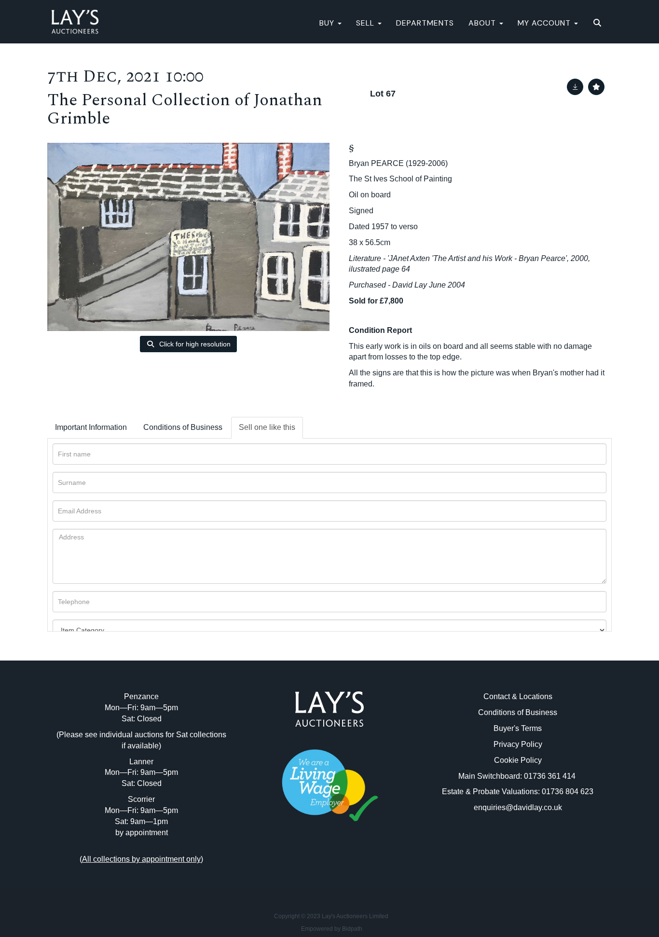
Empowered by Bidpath (331, 928)
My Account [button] (545, 23)
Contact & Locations (517, 696)
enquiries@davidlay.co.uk (518, 807)
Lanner (141, 762)
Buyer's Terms (518, 728)
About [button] (483, 23)
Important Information (91, 427)
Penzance (141, 696)
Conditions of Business (182, 427)
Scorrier (141, 799)
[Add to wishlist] (596, 87)
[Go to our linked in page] (329, 864)
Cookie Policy (518, 760)
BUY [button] (328, 23)
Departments (425, 23)
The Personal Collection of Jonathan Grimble (184, 109)
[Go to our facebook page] (310, 864)
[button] (598, 23)
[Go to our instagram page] (350, 864)
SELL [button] (366, 23)
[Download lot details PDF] (575, 87)
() (141, 859)
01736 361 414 (550, 776)
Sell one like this (267, 427)
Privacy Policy (518, 744)
